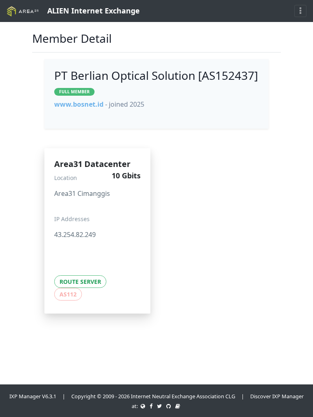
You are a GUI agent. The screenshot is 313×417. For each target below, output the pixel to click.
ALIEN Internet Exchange (92, 10)
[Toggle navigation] (300, 11)
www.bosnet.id (79, 104)
